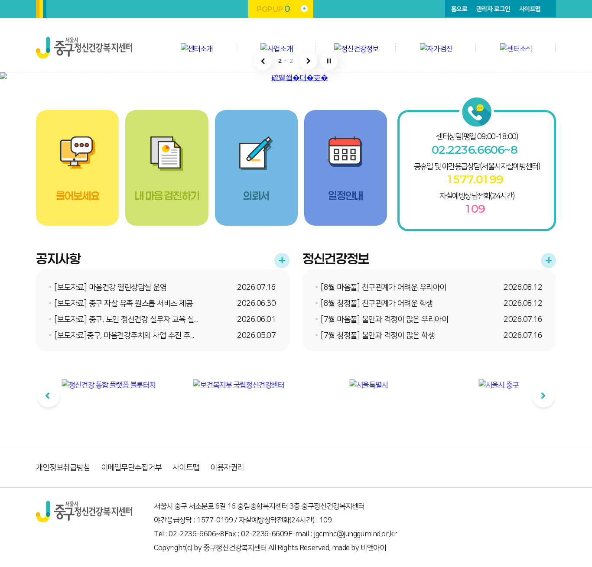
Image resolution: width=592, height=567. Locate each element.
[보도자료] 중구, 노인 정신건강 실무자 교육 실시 (127, 319)
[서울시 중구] (489, 385)
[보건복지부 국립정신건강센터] (228, 385)
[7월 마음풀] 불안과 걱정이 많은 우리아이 (384, 319)
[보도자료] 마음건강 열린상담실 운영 (110, 287)
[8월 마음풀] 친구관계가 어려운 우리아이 (383, 287)
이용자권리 (227, 467)
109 (475, 209)
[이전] (48, 396)
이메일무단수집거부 (131, 467)
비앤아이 (373, 548)
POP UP (273, 8)
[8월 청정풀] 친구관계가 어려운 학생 (377, 303)
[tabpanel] (99, 403)
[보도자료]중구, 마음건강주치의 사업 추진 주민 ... (128, 335)
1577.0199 (474, 179)
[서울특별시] (359, 385)
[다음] (543, 396)
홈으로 (459, 9)
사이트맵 (530, 9)
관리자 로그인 (493, 9)
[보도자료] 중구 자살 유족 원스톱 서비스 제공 (123, 303)
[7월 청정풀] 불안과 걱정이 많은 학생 (378, 335)
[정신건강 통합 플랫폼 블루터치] (99, 385)
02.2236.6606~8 (474, 150)
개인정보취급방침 (63, 467)
